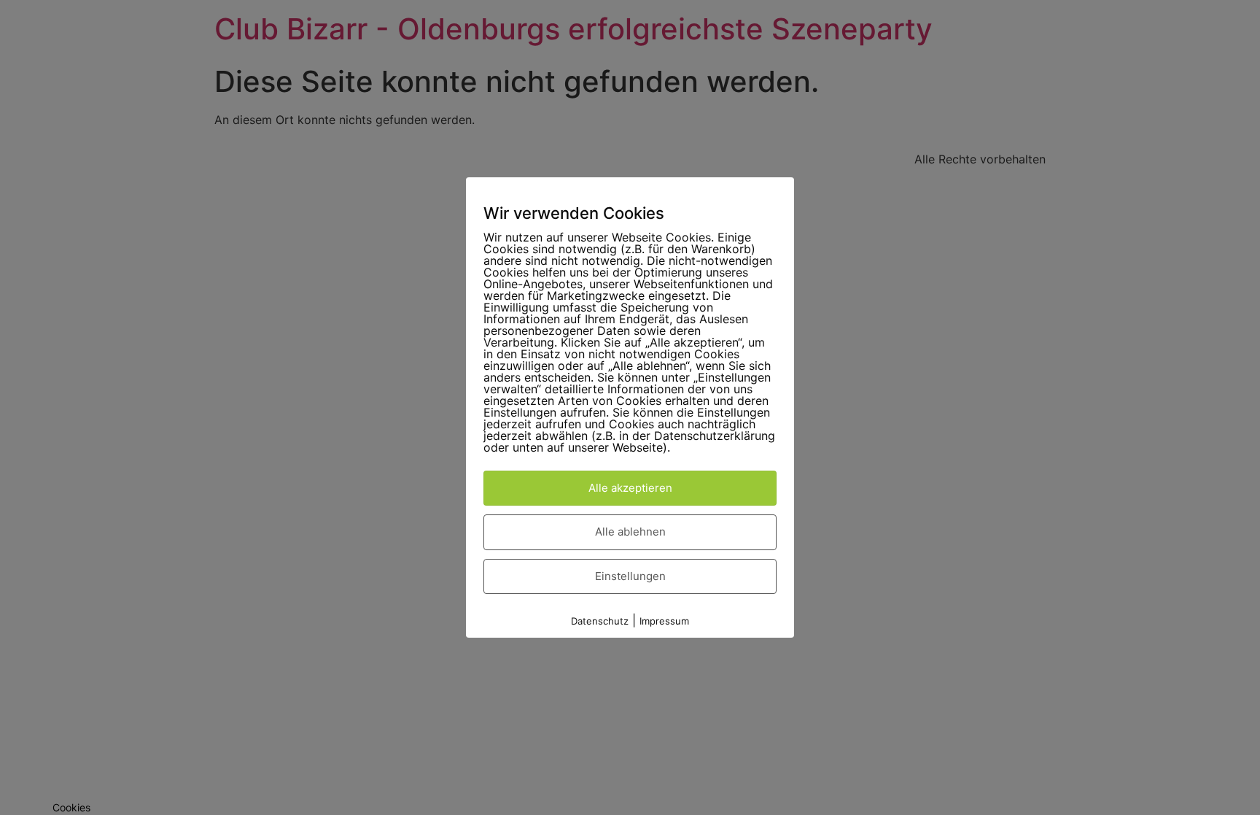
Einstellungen (630, 576)
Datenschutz (600, 621)
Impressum (664, 621)
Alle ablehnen (630, 531)
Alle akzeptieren (630, 488)
